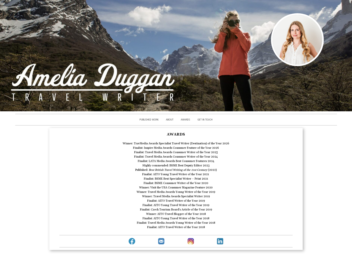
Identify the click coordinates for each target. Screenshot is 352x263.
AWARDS (185, 119)
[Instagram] (190, 241)
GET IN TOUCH (204, 119)
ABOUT (169, 119)
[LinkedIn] (220, 241)
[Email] (161, 241)
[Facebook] (132, 241)
